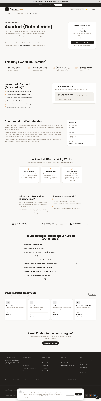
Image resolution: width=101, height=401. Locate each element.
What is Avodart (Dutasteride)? (33, 244)
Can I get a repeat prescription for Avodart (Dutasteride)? (40, 271)
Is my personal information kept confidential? (37, 275)
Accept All (78, 394)
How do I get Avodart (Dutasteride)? (34, 248)
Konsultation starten (82, 42)
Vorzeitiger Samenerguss (29, 368)
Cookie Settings (83, 372)
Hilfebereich (64, 360)
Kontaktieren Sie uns (66, 362)
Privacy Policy (60, 396)
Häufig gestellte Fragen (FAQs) (68, 365)
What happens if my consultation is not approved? (38, 267)
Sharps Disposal (84, 367)
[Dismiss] (99, 1)
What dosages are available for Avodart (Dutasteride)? (40, 252)
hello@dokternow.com (42, 380)
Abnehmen (26, 362)
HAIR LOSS (20, 14)
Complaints (82, 370)
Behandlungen (13, 14)
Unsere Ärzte (45, 365)
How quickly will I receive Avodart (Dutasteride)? (37, 260)
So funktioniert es (46, 362)
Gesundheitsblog (46, 370)
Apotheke (44, 368)
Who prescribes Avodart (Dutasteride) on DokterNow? (39, 279)
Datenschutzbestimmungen (86, 360)
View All (91, 294)
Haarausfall (26, 365)
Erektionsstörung (27, 360)
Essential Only (70, 394)
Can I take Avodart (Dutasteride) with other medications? (40, 264)
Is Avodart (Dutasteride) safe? (32, 256)
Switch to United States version (60, 1)
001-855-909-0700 (72, 380)
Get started (58, 4)
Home (6, 14)
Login (93, 9)
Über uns (44, 360)
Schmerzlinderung (27, 370)
